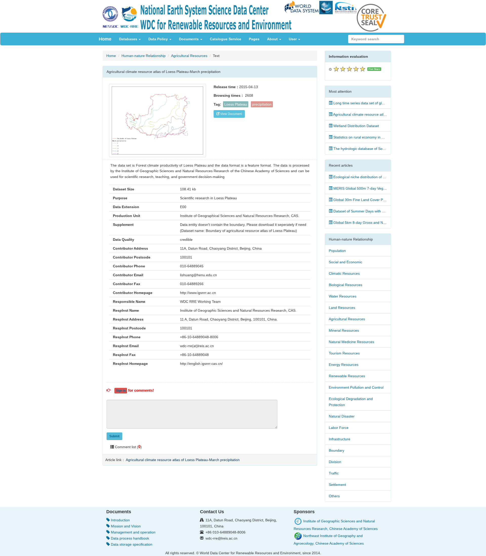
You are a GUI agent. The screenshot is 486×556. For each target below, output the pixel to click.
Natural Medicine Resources (351, 342)
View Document (230, 114)
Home (105, 39)
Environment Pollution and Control (356, 387)
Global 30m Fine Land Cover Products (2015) (369, 200)
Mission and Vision (125, 526)
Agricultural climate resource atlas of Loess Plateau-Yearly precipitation (389, 114)
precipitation (262, 104)
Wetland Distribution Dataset (355, 126)
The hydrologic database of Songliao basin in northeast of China (384, 149)
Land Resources (342, 308)
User (293, 39)
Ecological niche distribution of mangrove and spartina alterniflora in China (392, 177)
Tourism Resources (344, 353)
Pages (254, 39)
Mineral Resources (344, 330)
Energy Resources (343, 365)
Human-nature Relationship (144, 56)
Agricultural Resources (189, 56)
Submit (114, 436)
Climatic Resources (344, 273)
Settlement (337, 485)
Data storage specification (131, 544)
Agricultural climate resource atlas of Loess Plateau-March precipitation (183, 460)
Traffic (334, 473)
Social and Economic (345, 262)
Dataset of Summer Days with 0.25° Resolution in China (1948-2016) (388, 211)
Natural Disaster (342, 416)
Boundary (336, 450)
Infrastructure (339, 439)
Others (334, 496)
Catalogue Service (225, 39)
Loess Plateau (235, 104)
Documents (189, 39)
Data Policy (158, 39)
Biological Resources (345, 285)
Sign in (121, 390)
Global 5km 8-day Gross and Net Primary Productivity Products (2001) (389, 223)
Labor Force (339, 428)
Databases (128, 39)
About (273, 39)
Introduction (120, 520)
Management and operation (132, 532)
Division (335, 462)
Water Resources (342, 296)
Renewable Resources (347, 376)
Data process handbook (129, 538)
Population (337, 251)
